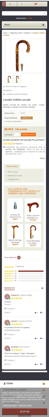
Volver (42, 158)
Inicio (5, 33)
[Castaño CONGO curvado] (9, 83)
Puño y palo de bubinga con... (33, 216)
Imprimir (9, 90)
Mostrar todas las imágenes (16, 86)
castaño (27, 33)
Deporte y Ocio (16, 33)
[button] (10, 309)
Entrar (30, 18)
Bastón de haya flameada (15, 241)
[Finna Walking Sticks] (4, 6)
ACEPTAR (24, 411)
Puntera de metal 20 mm (15, 216)
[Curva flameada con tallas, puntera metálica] (33, 232)
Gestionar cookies (25, 405)
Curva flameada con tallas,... (33, 242)
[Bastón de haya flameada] (15, 231)
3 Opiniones (18, 143)
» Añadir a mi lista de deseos (16, 94)
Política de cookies (10, 405)
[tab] (9, 288)
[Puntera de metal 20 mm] (15, 206)
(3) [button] (15, 271)
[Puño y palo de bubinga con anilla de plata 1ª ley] (33, 206)
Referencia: (10, 113)
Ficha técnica (12, 166)
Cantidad (8, 135)
